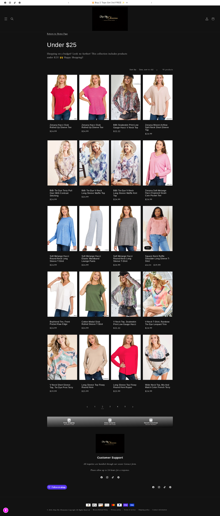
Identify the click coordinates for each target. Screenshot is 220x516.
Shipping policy (144, 510)
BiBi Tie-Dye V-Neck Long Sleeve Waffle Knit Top (125, 193)
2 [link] (102, 407)
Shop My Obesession (60, 510)
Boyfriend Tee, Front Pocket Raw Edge (60, 323)
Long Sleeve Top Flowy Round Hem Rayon (124, 386)
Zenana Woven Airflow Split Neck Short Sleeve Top (157, 127)
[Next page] (133, 407)
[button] (6, 19)
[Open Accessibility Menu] (6, 510)
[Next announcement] (151, 2)
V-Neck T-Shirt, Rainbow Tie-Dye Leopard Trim (157, 323)
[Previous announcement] (68, 2)
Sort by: (133, 69)
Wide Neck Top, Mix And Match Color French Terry (157, 386)
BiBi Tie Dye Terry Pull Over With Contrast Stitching (61, 193)
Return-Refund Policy (100, 510)
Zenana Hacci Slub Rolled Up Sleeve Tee (60, 126)
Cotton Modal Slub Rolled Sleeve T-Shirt (92, 323)
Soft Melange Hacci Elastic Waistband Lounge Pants (91, 258)
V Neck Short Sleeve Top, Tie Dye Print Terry (61, 386)
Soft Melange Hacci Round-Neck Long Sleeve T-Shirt (59, 258)
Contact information (159, 510)
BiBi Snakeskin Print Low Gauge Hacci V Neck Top (125, 126)
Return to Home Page (57, 34)
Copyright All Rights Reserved (79, 510)
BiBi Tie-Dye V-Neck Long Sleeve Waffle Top (93, 191)
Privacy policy (116, 510)
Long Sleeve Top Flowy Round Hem (93, 386)
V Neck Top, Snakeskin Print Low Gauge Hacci (124, 323)
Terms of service (130, 510)
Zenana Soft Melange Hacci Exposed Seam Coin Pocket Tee (155, 193)
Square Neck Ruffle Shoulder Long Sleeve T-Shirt (157, 258)
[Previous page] (87, 407)
